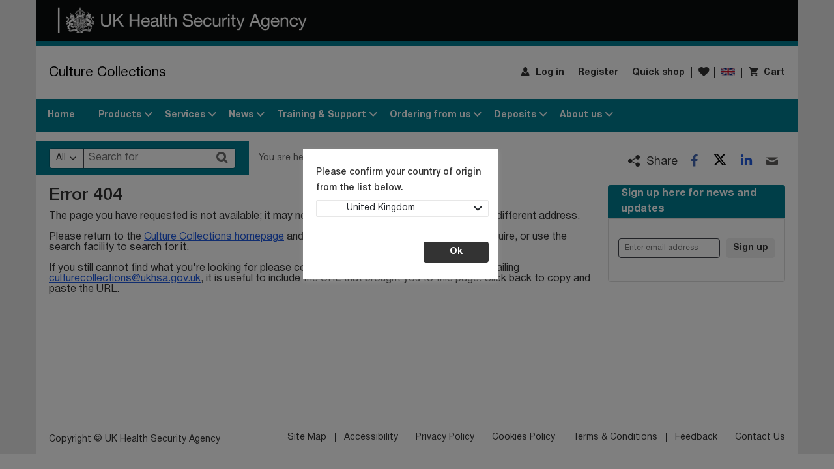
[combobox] (402, 208)
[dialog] (417, 234)
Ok (456, 252)
